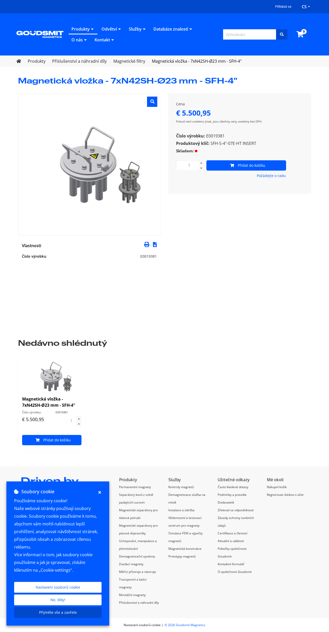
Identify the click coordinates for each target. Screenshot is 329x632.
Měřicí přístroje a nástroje (137, 572)
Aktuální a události (231, 541)
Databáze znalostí (170, 29)
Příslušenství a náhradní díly (139, 602)
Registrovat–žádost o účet (285, 494)
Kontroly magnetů (181, 487)
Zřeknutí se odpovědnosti (236, 510)
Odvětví (109, 29)
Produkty (80, 29)
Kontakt (102, 40)
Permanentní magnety (135, 487)
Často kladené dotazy (233, 487)
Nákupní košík (277, 487)
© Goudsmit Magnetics (184, 625)
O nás (77, 40)
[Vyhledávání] (281, 34)
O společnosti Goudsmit (235, 572)
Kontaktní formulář (231, 564)
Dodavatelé (226, 502)
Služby (135, 29)
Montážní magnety (132, 595)
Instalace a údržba (181, 510)
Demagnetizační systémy (137, 556)
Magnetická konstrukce (185, 548)
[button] (155, 244)
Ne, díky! (57, 599)
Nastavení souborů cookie (58, 587)
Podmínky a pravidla (232, 494)
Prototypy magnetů (182, 556)
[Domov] (39, 34)
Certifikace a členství (232, 533)
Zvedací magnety (131, 564)
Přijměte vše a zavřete (58, 612)
